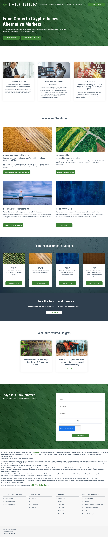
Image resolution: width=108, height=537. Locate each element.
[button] (85, 4)
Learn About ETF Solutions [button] (30, 37)
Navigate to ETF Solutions (13, 225)
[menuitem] (43, 4)
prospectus (35, 453)
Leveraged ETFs (62, 155)
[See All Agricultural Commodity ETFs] (27, 139)
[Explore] (80, 193)
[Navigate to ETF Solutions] (27, 193)
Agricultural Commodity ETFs (16, 155)
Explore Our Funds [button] (11, 37)
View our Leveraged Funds (65, 172)
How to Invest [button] (97, 4)
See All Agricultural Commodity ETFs (17, 172)
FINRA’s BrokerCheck (40, 485)
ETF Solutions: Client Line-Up (16, 208)
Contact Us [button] (54, 312)
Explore (64, 225)
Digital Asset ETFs (64, 208)
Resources (51, 4)
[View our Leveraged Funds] (80, 139)
